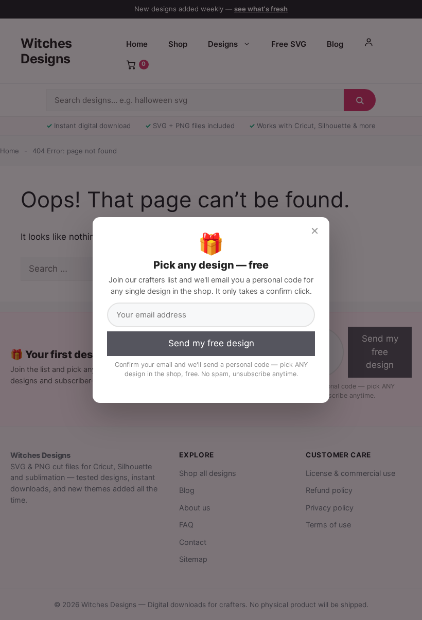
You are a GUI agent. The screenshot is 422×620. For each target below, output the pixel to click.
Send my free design (211, 343)
